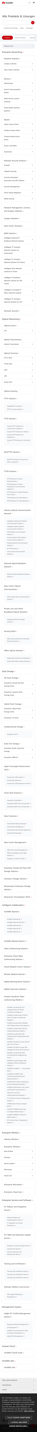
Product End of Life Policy (11, 28)
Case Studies (29, 28)
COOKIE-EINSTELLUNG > (18, 1426)
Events (22, 28)
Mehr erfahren (29, 1411)
